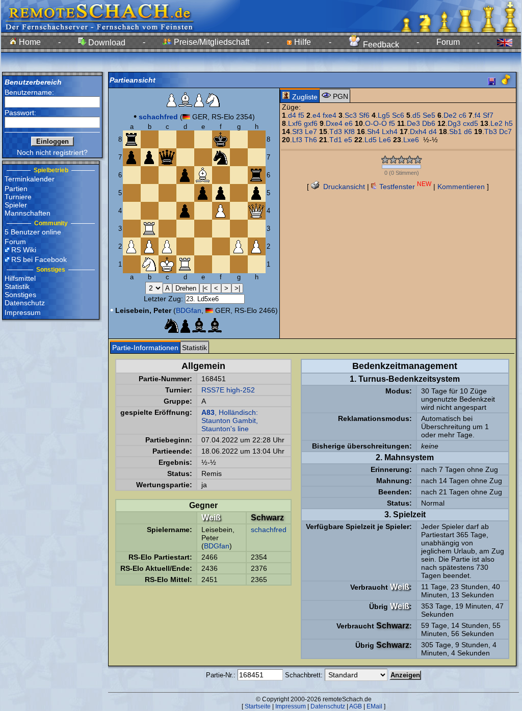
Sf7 (488, 115)
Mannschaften (27, 213)
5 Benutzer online (33, 232)
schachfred (268, 529)
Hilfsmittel (20, 278)
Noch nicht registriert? (52, 152)
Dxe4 (334, 123)
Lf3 (297, 140)
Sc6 (398, 115)
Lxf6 (295, 123)
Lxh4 (390, 131)
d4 (292, 115)
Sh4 (373, 131)
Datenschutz (25, 303)
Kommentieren (461, 186)
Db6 (428, 123)
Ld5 (370, 140)
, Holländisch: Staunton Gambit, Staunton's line (229, 420)
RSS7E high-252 (228, 390)
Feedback (380, 44)
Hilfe (301, 42)
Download (105, 42)
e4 (316, 115)
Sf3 (297, 131)
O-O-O (376, 123)
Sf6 (364, 115)
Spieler (16, 205)
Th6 (310, 140)
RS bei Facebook (39, 259)
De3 (413, 123)
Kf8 (349, 131)
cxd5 (470, 123)
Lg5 (384, 115)
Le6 (385, 140)
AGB (355, 706)
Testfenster (404, 186)
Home (29, 42)
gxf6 (311, 123)
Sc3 (351, 115)
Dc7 (505, 131)
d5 (416, 115)
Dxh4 (418, 131)
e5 (348, 140)
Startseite (258, 706)
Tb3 (490, 131)
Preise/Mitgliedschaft (210, 42)
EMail (374, 706)
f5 (301, 115)
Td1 (335, 140)
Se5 (429, 115)
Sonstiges (20, 295)
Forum (448, 42)
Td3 (335, 131)
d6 (468, 131)
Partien (16, 189)
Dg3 (454, 123)
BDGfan (188, 310)
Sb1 (455, 131)
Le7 (311, 131)
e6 (349, 123)
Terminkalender (30, 179)
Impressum (23, 312)
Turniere (18, 197)
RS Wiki (23, 250)
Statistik (17, 286)
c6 (462, 115)
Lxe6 (411, 140)
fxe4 (329, 115)
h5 (509, 123)
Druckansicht (343, 186)
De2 (450, 115)
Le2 (496, 123)
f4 (478, 115)
